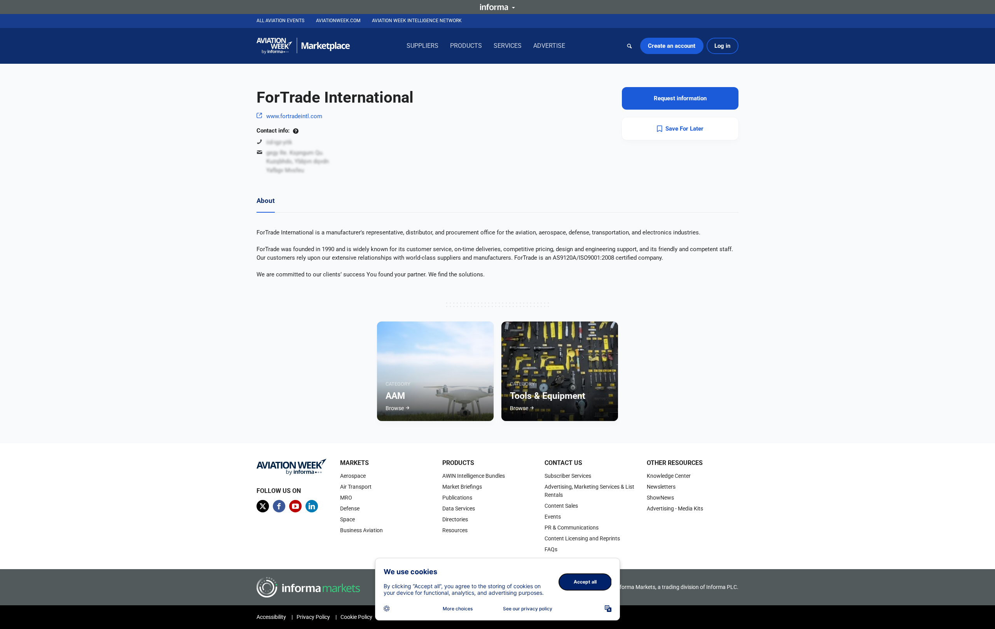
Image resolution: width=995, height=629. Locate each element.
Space (347, 519)
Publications (457, 497)
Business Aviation (361, 530)
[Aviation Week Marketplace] (303, 46)
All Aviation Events (280, 20)
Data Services (458, 508)
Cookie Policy (356, 617)
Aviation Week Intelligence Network (417, 20)
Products (466, 45)
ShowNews (660, 497)
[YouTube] (295, 506)
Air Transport (356, 487)
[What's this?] (295, 130)
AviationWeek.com (338, 20)
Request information (680, 98)
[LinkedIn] (311, 506)
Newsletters (661, 487)
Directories (455, 519)
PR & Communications (572, 527)
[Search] (629, 46)
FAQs (551, 549)
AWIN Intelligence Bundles (473, 476)
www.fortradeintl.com (294, 116)
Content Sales (561, 506)
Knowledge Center (669, 476)
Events (553, 517)
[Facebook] (279, 506)
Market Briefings (462, 487)
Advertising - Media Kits (675, 508)
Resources (455, 530)
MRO (346, 497)
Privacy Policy (313, 617)
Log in (722, 45)
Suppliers (422, 45)
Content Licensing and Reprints (582, 538)
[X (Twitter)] (263, 506)
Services (508, 45)
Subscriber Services (568, 476)
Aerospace (353, 476)
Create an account (671, 45)
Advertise (549, 45)
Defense (350, 508)
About (266, 200)
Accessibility (271, 617)
